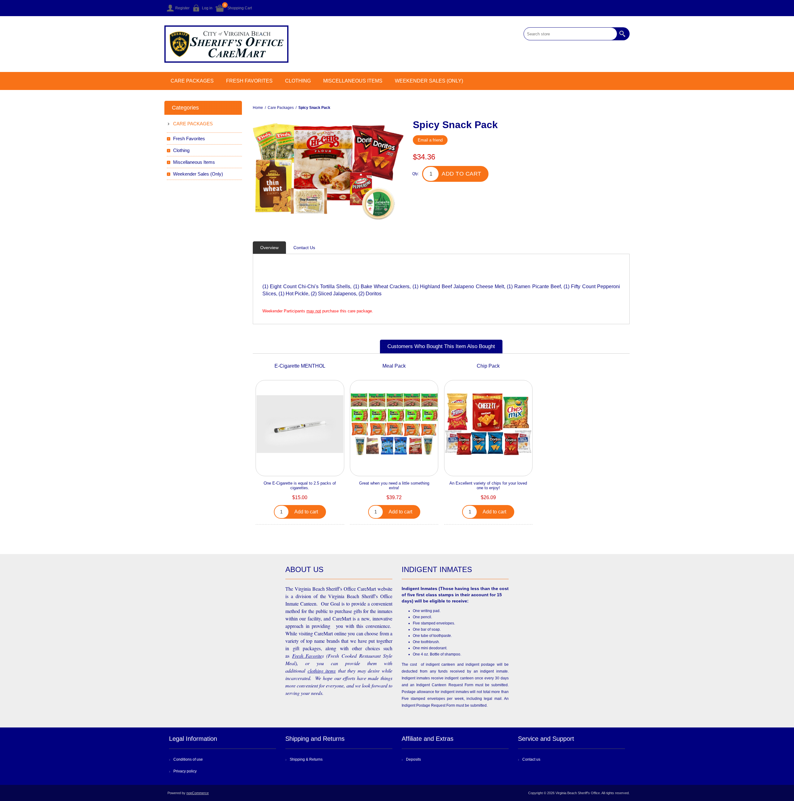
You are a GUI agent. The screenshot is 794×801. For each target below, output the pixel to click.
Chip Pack (488, 366)
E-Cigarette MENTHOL (299, 366)
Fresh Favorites (249, 80)
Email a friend (430, 140)
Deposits (413, 759)
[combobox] (570, 34)
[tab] (269, 247)
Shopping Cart (239, 8)
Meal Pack (394, 366)
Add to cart (461, 174)
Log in (207, 8)
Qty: (415, 174)
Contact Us (304, 247)
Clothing (298, 80)
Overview (269, 247)
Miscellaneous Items (352, 80)
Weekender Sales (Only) (429, 80)
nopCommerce (197, 793)
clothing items (322, 670)
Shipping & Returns (306, 759)
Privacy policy (185, 771)
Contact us (531, 759)
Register (182, 8)
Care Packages (192, 80)
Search (623, 34)
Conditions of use (188, 759)
